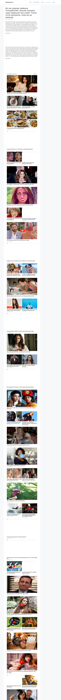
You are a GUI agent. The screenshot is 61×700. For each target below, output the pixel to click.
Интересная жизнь (36, 2)
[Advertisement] (22, 40)
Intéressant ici (9, 2)
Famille (30, 2)
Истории (42, 2)
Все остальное (48, 2)
